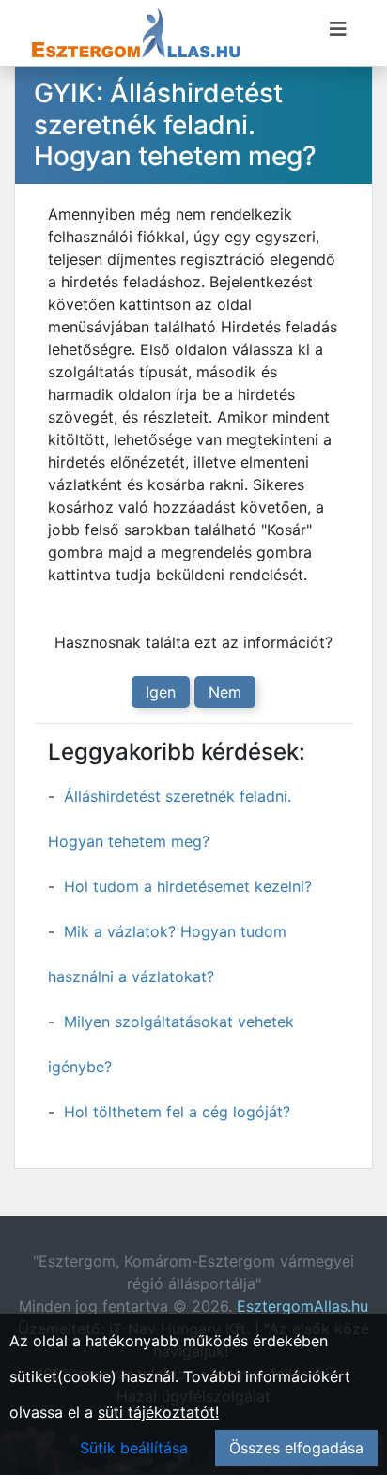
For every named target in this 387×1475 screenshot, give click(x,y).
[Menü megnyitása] (338, 29)
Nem (225, 692)
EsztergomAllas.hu (302, 1306)
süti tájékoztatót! (158, 1412)
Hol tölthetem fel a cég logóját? (177, 1111)
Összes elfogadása (296, 1447)
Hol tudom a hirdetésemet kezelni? (188, 886)
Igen (161, 692)
